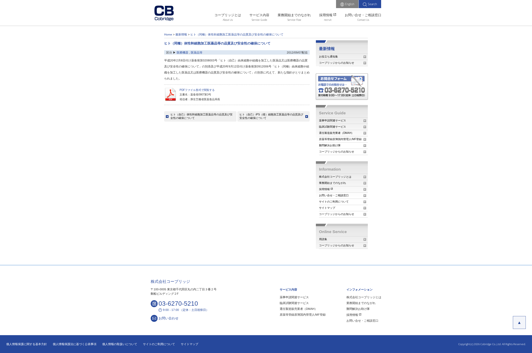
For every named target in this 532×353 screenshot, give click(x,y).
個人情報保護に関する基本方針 (26, 344)
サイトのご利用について (334, 201)
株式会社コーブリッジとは (335, 176)
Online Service (333, 232)
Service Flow (294, 20)
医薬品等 (196, 52)
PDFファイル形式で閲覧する (197, 90)
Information (330, 169)
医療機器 (182, 52)
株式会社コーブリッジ (170, 281)
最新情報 (327, 48)
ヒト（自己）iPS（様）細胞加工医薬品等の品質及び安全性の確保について (271, 116)
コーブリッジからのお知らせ (336, 62)
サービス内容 (259, 15)
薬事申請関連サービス (332, 120)
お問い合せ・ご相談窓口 (363, 15)
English (349, 4)
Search (372, 4)
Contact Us (363, 20)
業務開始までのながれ (294, 15)
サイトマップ (327, 207)
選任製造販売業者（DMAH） (336, 132)
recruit (327, 20)
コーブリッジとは (227, 15)
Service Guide (259, 20)
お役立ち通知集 (328, 56)
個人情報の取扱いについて (119, 344)
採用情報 (327, 14)
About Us (228, 20)
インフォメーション (359, 289)
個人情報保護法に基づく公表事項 (74, 344)
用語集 (323, 239)
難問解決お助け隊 (330, 145)
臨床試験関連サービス (332, 126)
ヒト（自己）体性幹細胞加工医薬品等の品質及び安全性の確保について (201, 116)
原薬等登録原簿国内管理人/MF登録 (340, 139)
